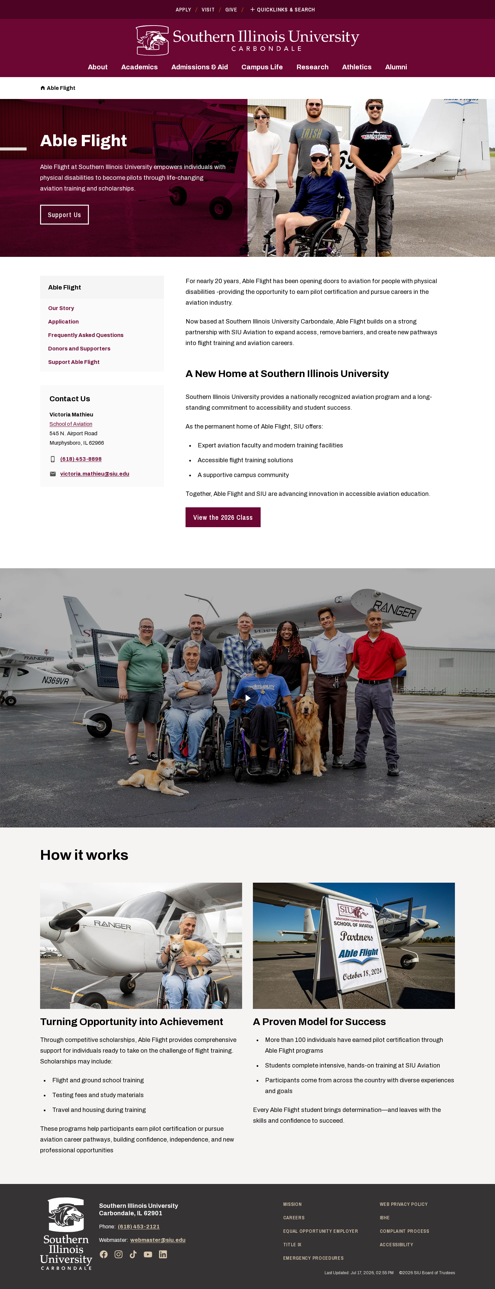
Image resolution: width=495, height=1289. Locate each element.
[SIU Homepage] (247, 40)
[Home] (66, 1233)
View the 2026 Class (223, 517)
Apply (183, 9)
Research (312, 67)
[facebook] (103, 1254)
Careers (294, 1218)
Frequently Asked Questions (86, 335)
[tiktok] (133, 1254)
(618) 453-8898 (81, 459)
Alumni (396, 67)
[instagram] (118, 1254)
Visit (208, 9)
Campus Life (262, 67)
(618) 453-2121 (139, 1226)
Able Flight (61, 88)
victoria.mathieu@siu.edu (94, 474)
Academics (139, 67)
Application (63, 322)
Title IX (292, 1245)
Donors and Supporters (79, 348)
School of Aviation (71, 424)
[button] (247, 697)
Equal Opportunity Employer (320, 1231)
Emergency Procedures (313, 1258)
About (98, 67)
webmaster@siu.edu (158, 1240)
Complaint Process (404, 1231)
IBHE (385, 1218)
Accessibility (397, 1245)
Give (231, 9)
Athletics (357, 67)
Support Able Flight (74, 362)
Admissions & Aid (199, 67)
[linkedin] (163, 1254)
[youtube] (148, 1254)
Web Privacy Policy (404, 1204)
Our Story (61, 308)
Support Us (64, 214)
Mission (292, 1204)
